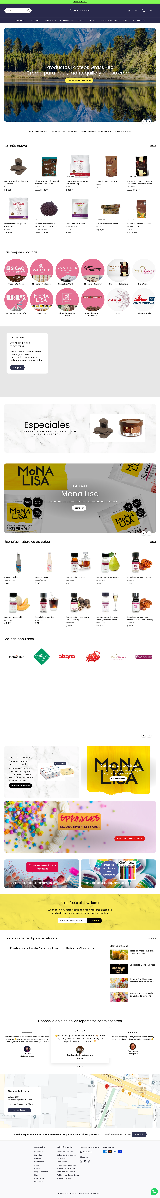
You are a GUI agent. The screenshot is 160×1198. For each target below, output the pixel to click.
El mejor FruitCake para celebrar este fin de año (142, 980)
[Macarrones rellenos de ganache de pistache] (119, 997)
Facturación (139, 20)
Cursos (93, 20)
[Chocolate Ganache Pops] (119, 969)
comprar (17, 367)
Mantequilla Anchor (20, 785)
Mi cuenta (38, 1181)
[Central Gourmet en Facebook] (85, 1161)
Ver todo (151, 938)
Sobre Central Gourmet (67, 1155)
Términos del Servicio (66, 1172)
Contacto (61, 1158)
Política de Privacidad (66, 1168)
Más (125, 20)
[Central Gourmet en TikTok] (89, 1161)
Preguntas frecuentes (66, 1165)
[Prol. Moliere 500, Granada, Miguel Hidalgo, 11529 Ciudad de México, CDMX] (80, 1101)
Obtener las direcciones (19, 1110)
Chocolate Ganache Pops (142, 965)
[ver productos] (118, 772)
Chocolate (20, 20)
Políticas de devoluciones (68, 1175)
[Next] (149, 121)
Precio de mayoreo (65, 1152)
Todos (153, 145)
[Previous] (143, 121)
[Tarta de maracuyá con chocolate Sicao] (119, 955)
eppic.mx (96, 1193)
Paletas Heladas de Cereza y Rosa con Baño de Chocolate (52, 948)
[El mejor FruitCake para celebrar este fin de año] (119, 983)
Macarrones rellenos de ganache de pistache (141, 994)
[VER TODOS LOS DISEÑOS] (80, 827)
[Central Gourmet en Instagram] (81, 1161)
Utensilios (50, 20)
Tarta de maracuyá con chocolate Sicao (142, 952)
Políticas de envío (64, 1178)
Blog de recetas (110, 20)
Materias (35, 20)
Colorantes (66, 20)
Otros (81, 20)
